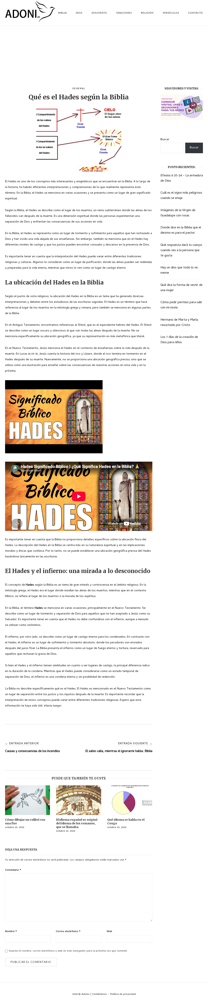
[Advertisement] (104, 56)
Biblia (62, 12)
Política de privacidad (123, 994)
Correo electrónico (68, 931)
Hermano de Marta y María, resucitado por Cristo (179, 322)
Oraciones (124, 12)
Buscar (164, 139)
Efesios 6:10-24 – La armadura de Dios (181, 178)
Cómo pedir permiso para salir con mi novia (181, 305)
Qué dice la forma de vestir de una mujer (181, 288)
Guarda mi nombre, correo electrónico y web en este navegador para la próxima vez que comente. (68, 951)
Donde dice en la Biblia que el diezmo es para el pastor (180, 230)
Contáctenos (99, 994)
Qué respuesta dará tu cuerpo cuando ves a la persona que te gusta (181, 250)
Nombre (11, 931)
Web (109, 931)
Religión (147, 12)
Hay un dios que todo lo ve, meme (179, 270)
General (78, 88)
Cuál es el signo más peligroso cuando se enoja (181, 195)
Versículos (171, 12)
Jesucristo (99, 12)
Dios (79, 12)
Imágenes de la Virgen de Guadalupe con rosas (177, 213)
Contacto (195, 12)
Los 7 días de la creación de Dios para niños (179, 340)
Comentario (13, 870)
